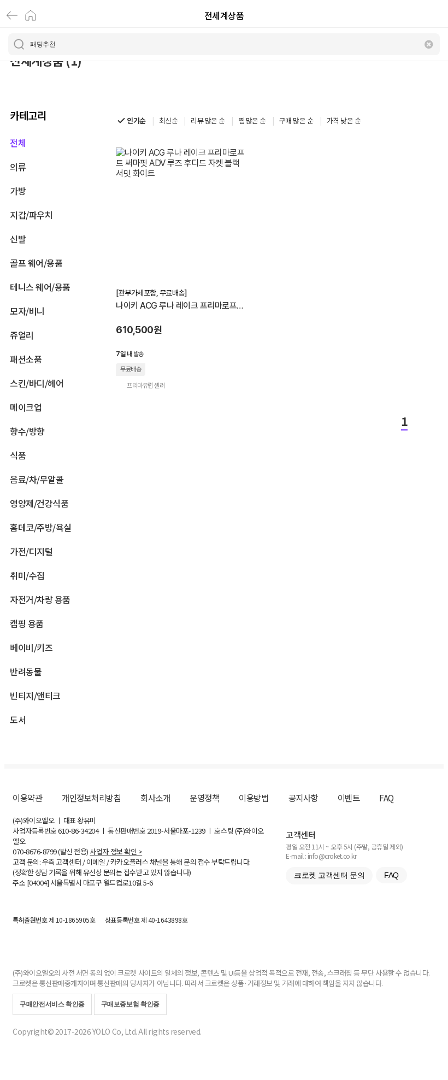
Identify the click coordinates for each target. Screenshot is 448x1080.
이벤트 (349, 798)
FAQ (386, 798)
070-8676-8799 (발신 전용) (51, 851)
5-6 (148, 882)
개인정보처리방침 (91, 798)
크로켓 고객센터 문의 (329, 875)
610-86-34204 (78, 830)
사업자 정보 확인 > (116, 851)
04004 (38, 882)
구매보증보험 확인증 (130, 1004)
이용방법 (253, 798)
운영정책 (204, 798)
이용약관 (27, 798)
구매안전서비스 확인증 (52, 1004)
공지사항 (303, 798)
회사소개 (155, 798)
